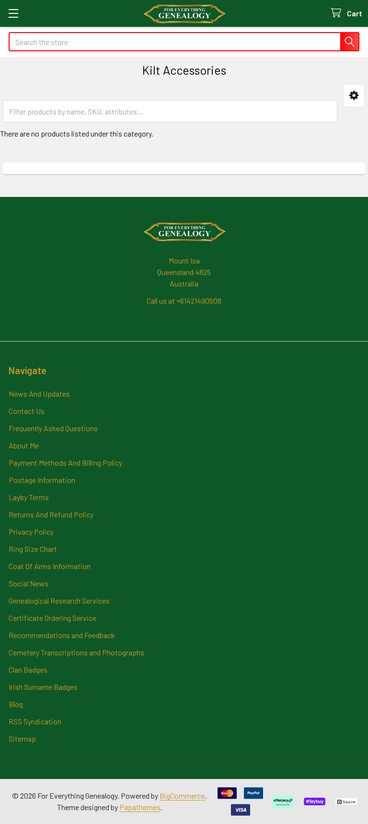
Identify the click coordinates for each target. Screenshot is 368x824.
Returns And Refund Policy (51, 514)
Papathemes (140, 807)
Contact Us (27, 410)
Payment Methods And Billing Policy (65, 462)
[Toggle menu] (13, 13)
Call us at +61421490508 (184, 300)
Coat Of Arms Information (50, 566)
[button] (354, 95)
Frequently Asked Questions (53, 428)
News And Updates (39, 393)
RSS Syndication (35, 721)
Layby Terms (29, 497)
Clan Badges (28, 669)
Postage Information (42, 479)
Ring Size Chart (33, 548)
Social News (28, 583)
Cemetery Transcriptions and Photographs (76, 652)
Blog (16, 704)
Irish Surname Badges (43, 686)
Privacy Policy (31, 531)
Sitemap (22, 738)
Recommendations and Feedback (62, 635)
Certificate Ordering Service (52, 617)
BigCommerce (182, 795)
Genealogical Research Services (59, 600)
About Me (24, 445)
